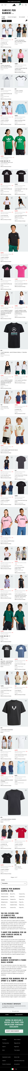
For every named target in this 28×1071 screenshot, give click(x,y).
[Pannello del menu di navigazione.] (2, 5)
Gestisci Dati (16, 1057)
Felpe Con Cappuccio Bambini (21, 899)
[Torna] (14, 5)
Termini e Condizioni (6, 1064)
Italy (16, 1069)
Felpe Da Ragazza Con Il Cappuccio (22, 902)
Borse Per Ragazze (3, 907)
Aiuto (3, 1050)
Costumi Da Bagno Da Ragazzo (22, 897)
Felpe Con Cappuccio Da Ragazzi (22, 905)
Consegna (4, 1039)
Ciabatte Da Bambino (12, 899)
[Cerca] (22, 5)
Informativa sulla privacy (19, 1060)
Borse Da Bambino (3, 905)
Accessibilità (17, 1064)
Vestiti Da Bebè (4, 894)
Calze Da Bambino (12, 897)
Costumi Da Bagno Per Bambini (13, 907)
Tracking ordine (5, 1043)
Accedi (7, 1014)
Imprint (4, 1046)
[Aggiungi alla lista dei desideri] (12, 25)
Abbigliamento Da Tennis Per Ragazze (4, 897)
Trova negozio (17, 1050)
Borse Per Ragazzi (12, 894)
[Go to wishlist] (5, 5)
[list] (14, 17)
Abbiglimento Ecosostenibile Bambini (4, 902)
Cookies (4, 1060)
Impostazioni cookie (6, 1057)
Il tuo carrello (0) (18, 1014)
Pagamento (16, 1046)
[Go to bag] (25, 5)
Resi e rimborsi (17, 1039)
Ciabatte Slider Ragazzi (13, 905)
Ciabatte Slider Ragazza (13, 902)
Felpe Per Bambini (21, 907)
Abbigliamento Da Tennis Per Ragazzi (4, 899)
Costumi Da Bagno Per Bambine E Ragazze (22, 894)
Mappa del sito (17, 1043)
